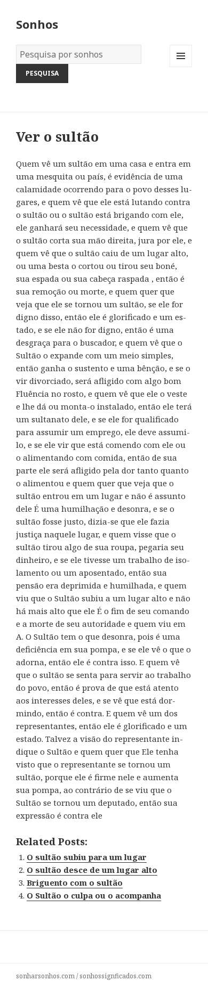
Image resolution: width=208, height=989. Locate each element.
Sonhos (37, 24)
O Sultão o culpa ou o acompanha (94, 895)
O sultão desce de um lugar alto (92, 869)
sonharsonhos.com (45, 975)
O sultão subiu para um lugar (87, 857)
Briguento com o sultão (75, 882)
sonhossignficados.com (115, 975)
